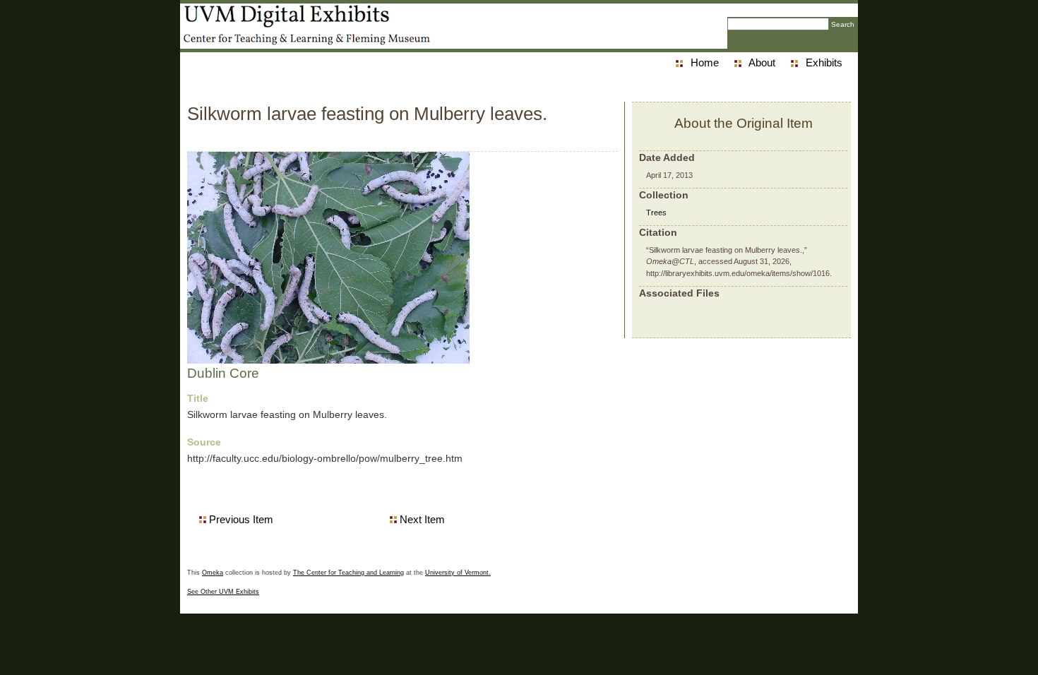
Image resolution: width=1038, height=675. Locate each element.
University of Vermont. (458, 572)
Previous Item (241, 519)
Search (842, 24)
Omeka (212, 572)
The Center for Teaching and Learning (348, 572)
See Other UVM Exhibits (223, 591)
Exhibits (824, 62)
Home (705, 62)
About (761, 62)
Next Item (422, 519)
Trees (656, 212)
